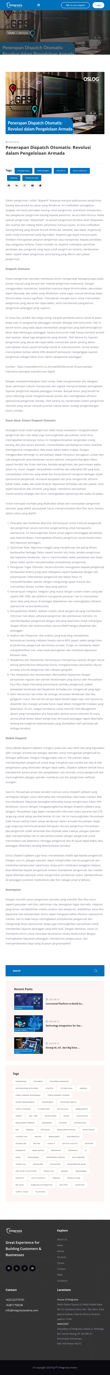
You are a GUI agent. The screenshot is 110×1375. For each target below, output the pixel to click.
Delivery (64, 1185)
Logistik (49, 1088)
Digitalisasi (62, 1109)
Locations (62, 1280)
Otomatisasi (23, 171)
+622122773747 (15, 1299)
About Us (62, 1239)
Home (11, 33)
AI (86, 1150)
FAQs (60, 1274)
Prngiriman (43, 171)
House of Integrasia (67, 1299)
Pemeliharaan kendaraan (28, 1095)
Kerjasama (38, 1164)
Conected (80, 1185)
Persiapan (56, 1150)
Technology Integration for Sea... (64, 1025)
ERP (17, 1130)
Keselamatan (78, 1157)
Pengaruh (20, 1150)
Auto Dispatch (80, 171)
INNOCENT (63, 1324)
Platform (40, 1192)
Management (82, 1109)
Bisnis (66, 1116)
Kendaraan (21, 1081)
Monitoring (50, 1116)
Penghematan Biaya (76, 1164)
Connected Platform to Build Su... (65, 1003)
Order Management (25, 1102)
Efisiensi (63, 1123)
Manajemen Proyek (66, 1130)
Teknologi (21, 1164)
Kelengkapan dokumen (27, 1088)
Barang (64, 1171)
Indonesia (73, 1150)
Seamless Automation (41, 1185)
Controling (21, 1136)
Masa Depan (38, 1150)
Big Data (20, 1185)
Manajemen (54, 1136)
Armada (13, 178)
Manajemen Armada (25, 1123)
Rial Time (33, 1116)
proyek (36, 1143)
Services (61, 1257)
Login (98, 5)
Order (19, 1116)
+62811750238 (14, 1305)
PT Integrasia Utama (66, 1367)
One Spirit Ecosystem (26, 1171)
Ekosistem (55, 1164)
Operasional (80, 1123)
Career (60, 1263)
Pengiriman (47, 1102)
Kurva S (51, 1143)
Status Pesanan (23, 1109)
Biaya (18, 1157)
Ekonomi (89, 1143)
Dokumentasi (73, 1136)
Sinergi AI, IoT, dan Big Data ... (63, 1047)
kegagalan (21, 1143)
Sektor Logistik (70, 1143)
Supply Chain (22, 1192)
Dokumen (38, 1081)
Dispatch (61, 171)
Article (23, 33)
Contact (61, 1268)
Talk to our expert (75, 5)
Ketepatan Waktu (68, 1102)
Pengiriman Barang (55, 1157)
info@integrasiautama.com (22, 1310)
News (60, 1245)
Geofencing (82, 1116)
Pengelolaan (31, 178)
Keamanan (47, 1123)
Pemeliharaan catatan (58, 1095)
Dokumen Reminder (59, 1081)
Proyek (38, 1136)
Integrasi (45, 1130)
